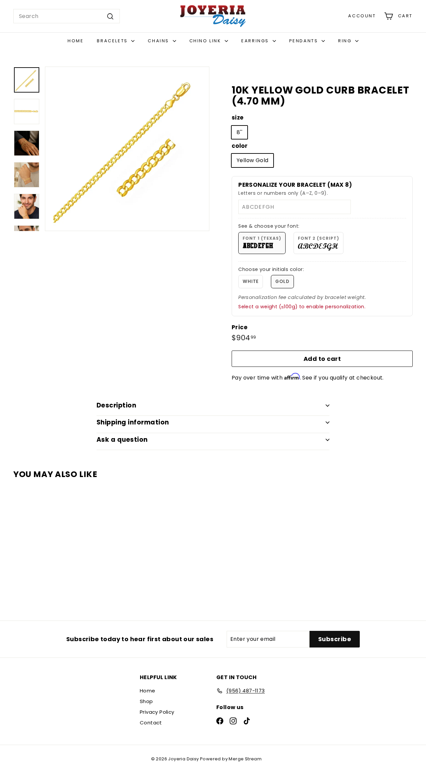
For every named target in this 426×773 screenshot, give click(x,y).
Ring (345, 41)
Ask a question (122, 439)
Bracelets (113, 41)
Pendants (304, 41)
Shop (146, 701)
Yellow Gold (252, 160)
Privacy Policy (157, 711)
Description (116, 405)
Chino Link (206, 41)
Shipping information (133, 422)
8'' (239, 132)
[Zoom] (127, 149)
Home (76, 41)
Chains (159, 41)
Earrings (256, 41)
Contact (151, 722)
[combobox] (66, 16)
